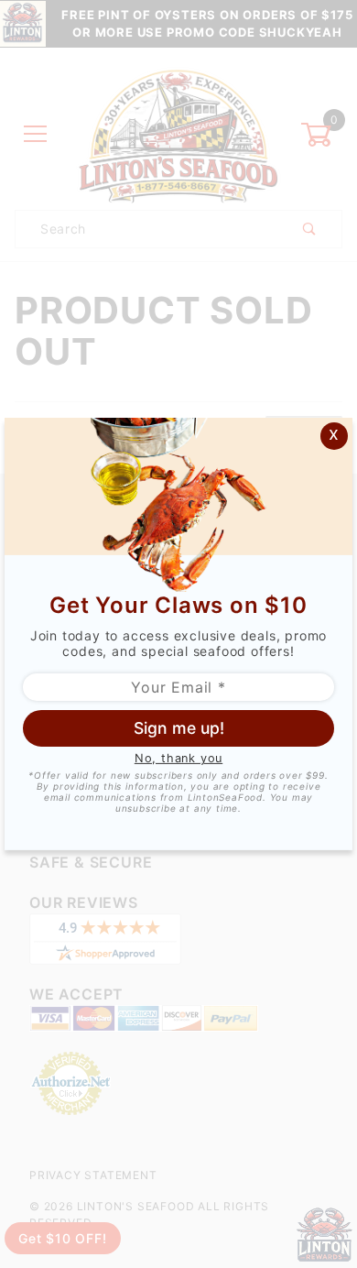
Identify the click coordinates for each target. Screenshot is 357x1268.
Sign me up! (179, 728)
